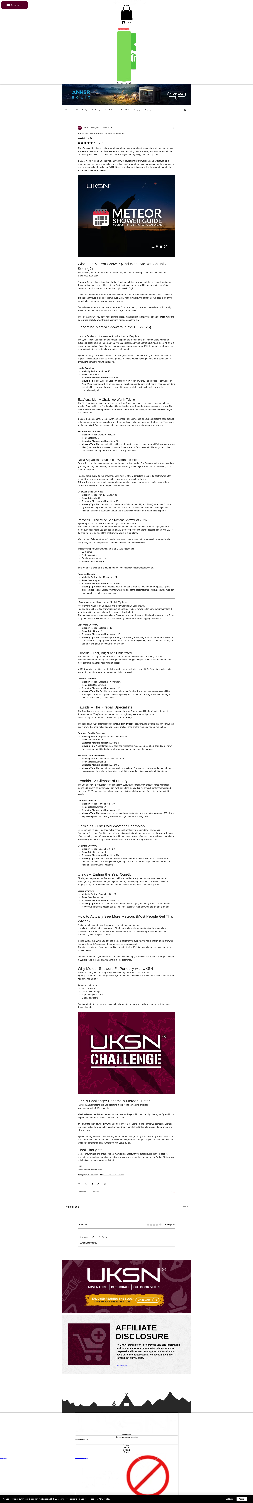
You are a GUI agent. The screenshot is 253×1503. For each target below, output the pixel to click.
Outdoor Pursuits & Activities (112, 1176)
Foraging (137, 111)
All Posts (67, 111)
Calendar (99, 1170)
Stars (85, 1170)
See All (185, 1207)
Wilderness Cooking (81, 111)
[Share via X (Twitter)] (85, 1184)
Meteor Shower (92, 1170)
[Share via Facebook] (79, 1184)
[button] (185, 111)
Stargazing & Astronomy (88, 1176)
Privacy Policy (104, 1498)
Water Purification (110, 111)
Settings (229, 1498)
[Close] (249, 1499)
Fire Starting (96, 111)
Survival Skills (125, 111)
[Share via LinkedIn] (92, 1184)
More (157, 111)
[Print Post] (105, 1184)
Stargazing (81, 1170)
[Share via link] (98, 1184)
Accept (241, 1498)
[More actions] (173, 129)
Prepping (148, 111)
